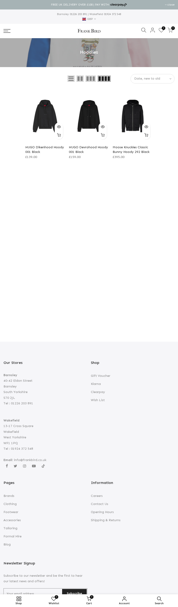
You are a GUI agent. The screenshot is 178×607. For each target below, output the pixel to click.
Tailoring (10, 528)
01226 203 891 (78, 14)
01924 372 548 (112, 14)
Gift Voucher (100, 376)
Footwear (10, 512)
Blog (7, 544)
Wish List (98, 400)
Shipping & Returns (106, 520)
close (9, 4)
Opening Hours (102, 512)
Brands (8, 496)
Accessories (12, 520)
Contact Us (99, 504)
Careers (97, 496)
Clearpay (98, 392)
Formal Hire (12, 536)
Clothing (10, 504)
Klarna (96, 384)
